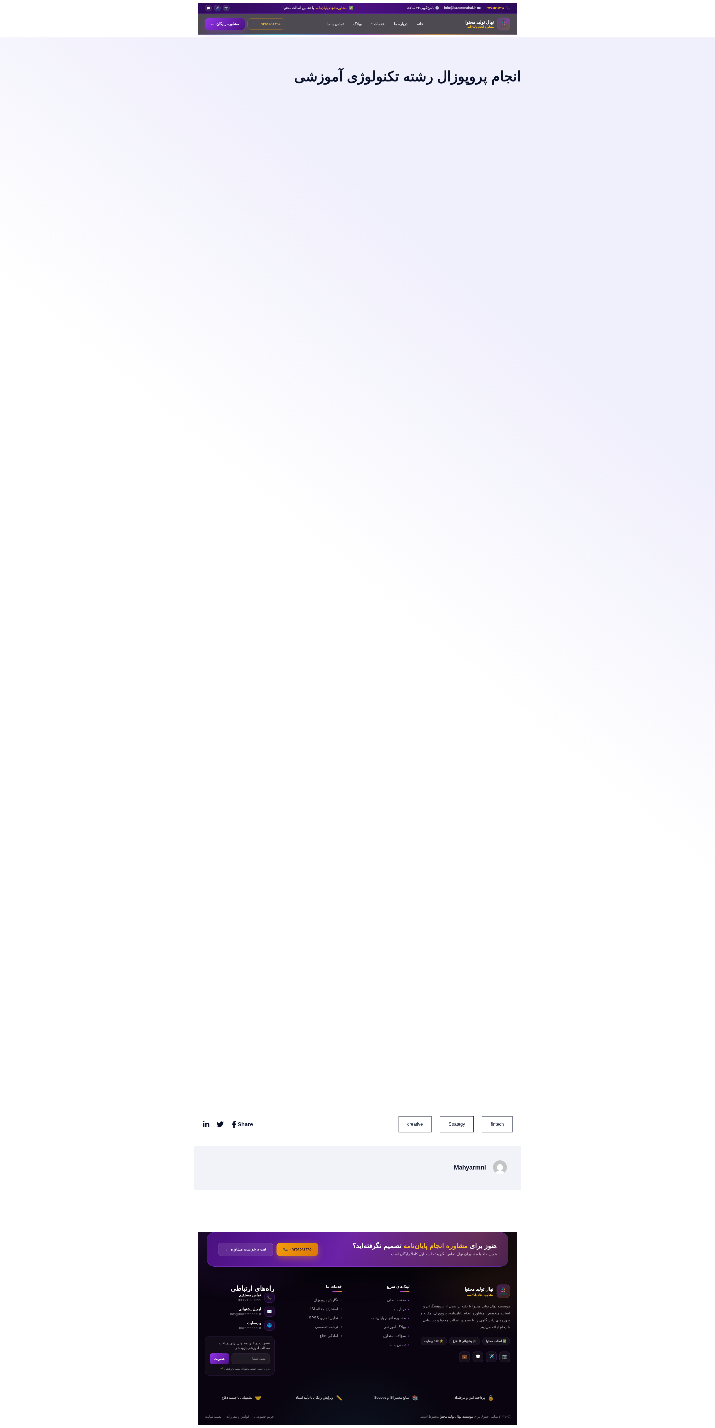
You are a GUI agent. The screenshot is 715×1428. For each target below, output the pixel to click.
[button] (457, 1124)
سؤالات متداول (394, 1336)
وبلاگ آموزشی (394, 1327)
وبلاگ (357, 24)
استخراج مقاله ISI (324, 1309)
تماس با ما (335, 24)
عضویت (219, 1359)
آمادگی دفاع (329, 1336)
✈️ (217, 8)
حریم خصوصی (264, 1416)
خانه (420, 24)
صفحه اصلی (396, 1300)
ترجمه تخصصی (326, 1327)
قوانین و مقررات (237, 1416)
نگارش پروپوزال (326, 1300)
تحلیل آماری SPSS (323, 1318)
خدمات (378, 24)
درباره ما (400, 24)
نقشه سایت (213, 1416)
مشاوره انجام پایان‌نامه (388, 1318)
